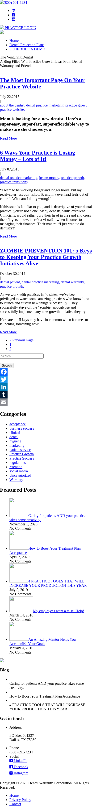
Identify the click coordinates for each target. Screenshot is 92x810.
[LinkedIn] (46, 387)
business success (21, 428)
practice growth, (77, 105)
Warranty (16, 480)
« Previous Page (21, 340)
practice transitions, (14, 182)
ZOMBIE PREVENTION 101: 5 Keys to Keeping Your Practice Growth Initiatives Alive (46, 257)
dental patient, (10, 282)
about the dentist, (12, 105)
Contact (15, 804)
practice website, (12, 109)
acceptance (17, 424)
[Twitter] (46, 379)
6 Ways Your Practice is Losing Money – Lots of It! (37, 156)
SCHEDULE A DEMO (27, 49)
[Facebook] (46, 372)
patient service (20, 450)
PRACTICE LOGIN (20, 28)
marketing (16, 445)
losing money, (49, 178)
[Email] (46, 402)
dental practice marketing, (45, 105)
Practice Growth (21, 454)
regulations (17, 463)
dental (13, 437)
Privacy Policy (20, 800)
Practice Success (21, 458)
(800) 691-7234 (15, 2)
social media (18, 471)
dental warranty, (73, 282)
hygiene (15, 441)
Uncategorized (20, 475)
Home (14, 41)
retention (15, 467)
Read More (8, 138)
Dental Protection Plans (26, 45)
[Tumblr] (46, 394)
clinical (14, 433)
